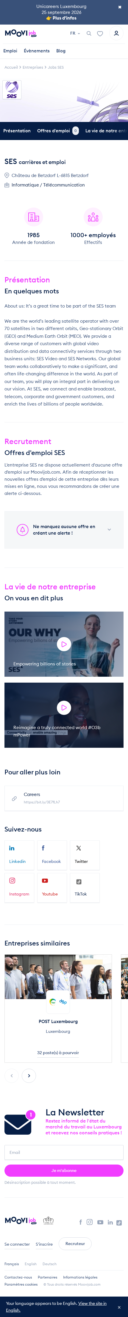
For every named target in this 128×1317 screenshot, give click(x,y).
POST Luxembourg (58, 1021)
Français (11, 1264)
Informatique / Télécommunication (48, 185)
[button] (29, 1076)
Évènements (37, 51)
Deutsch (50, 1264)
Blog (60, 51)
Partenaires (47, 1277)
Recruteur (75, 1243)
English (31, 1264)
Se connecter (17, 1244)
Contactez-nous (18, 1277)
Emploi (10, 51)
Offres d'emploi (57, 131)
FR (73, 33)
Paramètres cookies (21, 1284)
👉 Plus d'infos (61, 18)
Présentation (17, 131)
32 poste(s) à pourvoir (58, 1052)
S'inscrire (44, 1244)
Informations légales (80, 1277)
